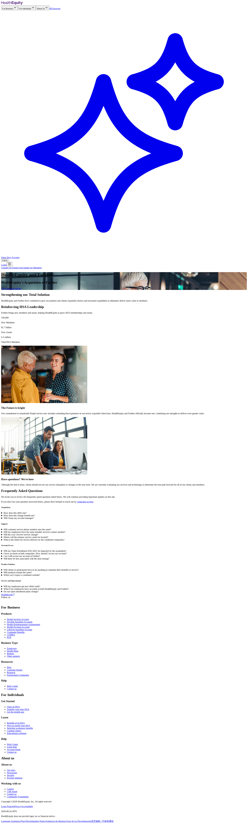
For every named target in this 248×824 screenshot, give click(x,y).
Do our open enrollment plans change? (21, 591)
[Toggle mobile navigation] (9, 264)
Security (10, 775)
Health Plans (12, 651)
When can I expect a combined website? (22, 575)
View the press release (11, 288)
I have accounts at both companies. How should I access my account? (35, 553)
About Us (41, 9)
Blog (9, 667)
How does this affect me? (15, 513)
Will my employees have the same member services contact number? (34, 532)
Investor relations (14, 778)
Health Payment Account (18, 627)
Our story (11, 770)
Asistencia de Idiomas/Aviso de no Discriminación (68, 821)
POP (9, 637)
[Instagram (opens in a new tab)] (16, 601)
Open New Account (10, 257)
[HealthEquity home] (12, 4)
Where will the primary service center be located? (26, 537)
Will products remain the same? (18, 572)
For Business (7, 9)
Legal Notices (7, 806)
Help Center (12, 686)
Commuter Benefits (16, 632)
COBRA (11, 635)
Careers (10, 789)
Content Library (14, 731)
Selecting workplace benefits (20, 728)
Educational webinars (16, 733)
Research (11, 672)
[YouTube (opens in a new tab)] (13, 601)
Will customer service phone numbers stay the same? (27, 529)
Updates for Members (32, 268)
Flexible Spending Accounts (19, 622)
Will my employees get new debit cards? (22, 586)
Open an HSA (13, 707)
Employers (12, 648)
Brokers (10, 653)
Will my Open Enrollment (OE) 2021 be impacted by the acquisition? (35, 551)
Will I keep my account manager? (19, 518)
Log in (4, 260)
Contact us (12, 689)
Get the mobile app (15, 712)
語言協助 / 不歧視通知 (102, 821)
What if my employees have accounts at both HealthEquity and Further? (36, 589)
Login (4, 265)
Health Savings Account (18, 619)
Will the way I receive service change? (21, 534)
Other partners (13, 656)
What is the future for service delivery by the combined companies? (34, 540)
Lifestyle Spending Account (19, 629)
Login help (12, 747)
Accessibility (27, 806)
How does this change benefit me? (19, 515)
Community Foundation (18, 796)
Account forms (13, 749)
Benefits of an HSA (16, 723)
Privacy (17, 806)
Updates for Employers (11, 268)
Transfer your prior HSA (18, 709)
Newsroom (12, 773)
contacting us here (85, 502)
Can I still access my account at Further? (22, 556)
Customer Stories (14, 670)
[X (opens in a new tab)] (6, 601)
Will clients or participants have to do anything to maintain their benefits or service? (41, 570)
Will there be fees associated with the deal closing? (26, 558)
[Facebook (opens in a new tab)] (3, 601)
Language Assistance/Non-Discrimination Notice (23, 821)
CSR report (12, 791)
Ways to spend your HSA (18, 725)
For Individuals (25, 9)
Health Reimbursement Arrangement (23, 624)
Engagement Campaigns (18, 675)
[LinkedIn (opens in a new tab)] (9, 601)
